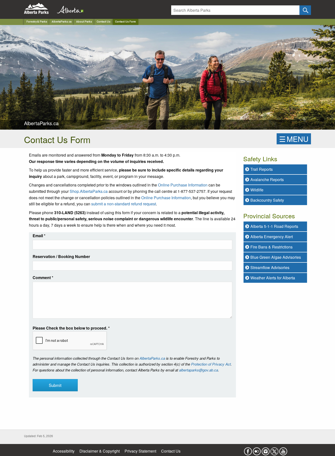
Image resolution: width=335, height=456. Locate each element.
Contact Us (103, 21)
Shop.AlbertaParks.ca (89, 191)
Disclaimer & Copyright (99, 451)
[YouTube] (283, 450)
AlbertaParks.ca (62, 21)
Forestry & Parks (36, 21)
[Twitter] (274, 450)
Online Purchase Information (182, 185)
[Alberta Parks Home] (39, 8)
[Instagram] (266, 450)
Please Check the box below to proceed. (71, 328)
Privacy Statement (140, 451)
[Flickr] (257, 450)
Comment (43, 277)
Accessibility (64, 451)
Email (39, 235)
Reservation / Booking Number (61, 256)
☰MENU (294, 139)
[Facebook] (248, 450)
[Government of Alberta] (69, 8)
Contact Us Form (125, 21)
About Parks (84, 21)
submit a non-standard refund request (123, 204)
